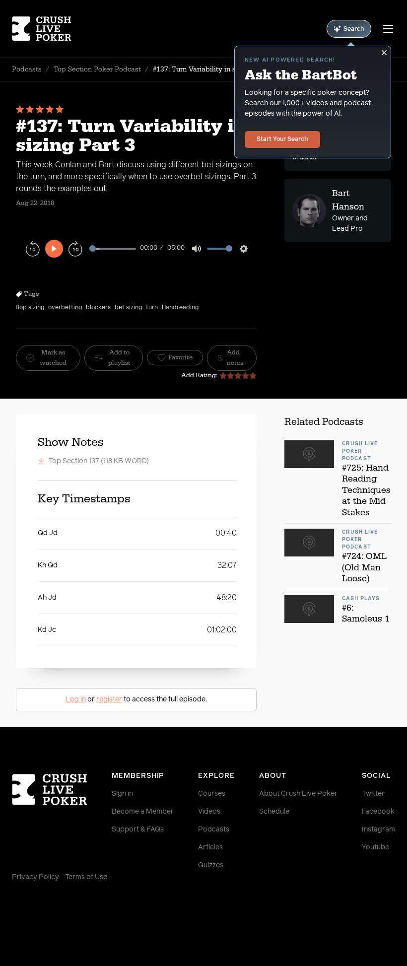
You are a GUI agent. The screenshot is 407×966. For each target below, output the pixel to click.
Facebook (378, 811)
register (109, 699)
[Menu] (388, 29)
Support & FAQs (138, 829)
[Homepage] (44, 29)
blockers (98, 308)
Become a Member (143, 811)
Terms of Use (86, 877)
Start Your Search (282, 139)
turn (152, 308)
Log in (76, 699)
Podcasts (27, 69)
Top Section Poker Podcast (97, 69)
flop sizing (30, 308)
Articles (210, 847)
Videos (209, 811)
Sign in (122, 793)
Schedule (274, 811)
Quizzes (210, 865)
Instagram (378, 829)
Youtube (375, 847)
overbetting (65, 308)
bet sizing (128, 308)
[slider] (112, 248)
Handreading (180, 308)
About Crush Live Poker (298, 793)
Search (353, 29)
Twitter (373, 793)
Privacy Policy (35, 877)
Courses (211, 793)
